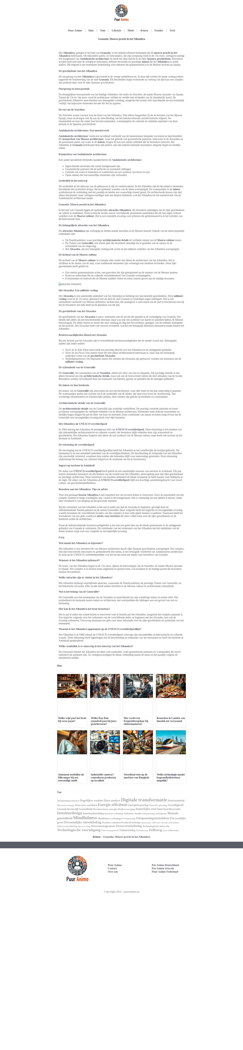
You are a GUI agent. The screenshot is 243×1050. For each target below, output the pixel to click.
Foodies (159, 30)
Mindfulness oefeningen (110, 818)
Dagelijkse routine (91, 800)
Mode (131, 30)
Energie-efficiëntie (112, 805)
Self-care (156, 822)
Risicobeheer (147, 823)
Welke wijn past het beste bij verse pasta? (72, 719)
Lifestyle (116, 30)
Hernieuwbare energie (105, 809)
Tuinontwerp (142, 830)
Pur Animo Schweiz (163, 868)
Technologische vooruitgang (78, 830)
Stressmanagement (103, 826)
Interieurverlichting (113, 813)
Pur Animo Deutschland (165, 865)
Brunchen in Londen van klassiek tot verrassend (171, 719)
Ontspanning (129, 818)
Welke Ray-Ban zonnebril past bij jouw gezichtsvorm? (104, 721)
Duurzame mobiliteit (86, 805)
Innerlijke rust (146, 809)
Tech (172, 30)
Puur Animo (75, 30)
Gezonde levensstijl (67, 809)
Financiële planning (158, 805)
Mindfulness (85, 817)
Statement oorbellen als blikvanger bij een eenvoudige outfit (71, 777)
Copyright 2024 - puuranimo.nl (121, 891)
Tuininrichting (127, 830)
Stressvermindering (129, 826)
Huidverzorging (126, 809)
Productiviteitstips (131, 822)
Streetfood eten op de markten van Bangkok (136, 776)
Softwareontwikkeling (67, 826)
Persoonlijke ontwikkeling (82, 822)
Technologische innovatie (155, 826)
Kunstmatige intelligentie (155, 813)
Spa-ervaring (84, 826)
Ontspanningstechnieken (152, 818)
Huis (91, 30)
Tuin (102, 30)
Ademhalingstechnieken (68, 800)
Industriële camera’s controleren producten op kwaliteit (103, 777)
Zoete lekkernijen (170, 830)
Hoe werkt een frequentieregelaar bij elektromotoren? (136, 721)
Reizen (144, 30)
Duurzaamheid (176, 800)
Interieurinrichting (93, 813)
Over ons (113, 871)
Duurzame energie (65, 805)
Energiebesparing (138, 805)
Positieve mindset (111, 822)
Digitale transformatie (144, 799)
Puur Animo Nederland (165, 871)
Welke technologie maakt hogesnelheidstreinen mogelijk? (171, 777)
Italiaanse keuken (133, 813)
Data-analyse (112, 800)
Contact (112, 868)
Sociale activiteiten (170, 822)
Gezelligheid (175, 805)
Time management (110, 830)
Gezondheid (85, 809)
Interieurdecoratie (169, 809)
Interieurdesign (69, 813)
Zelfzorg (155, 830)
